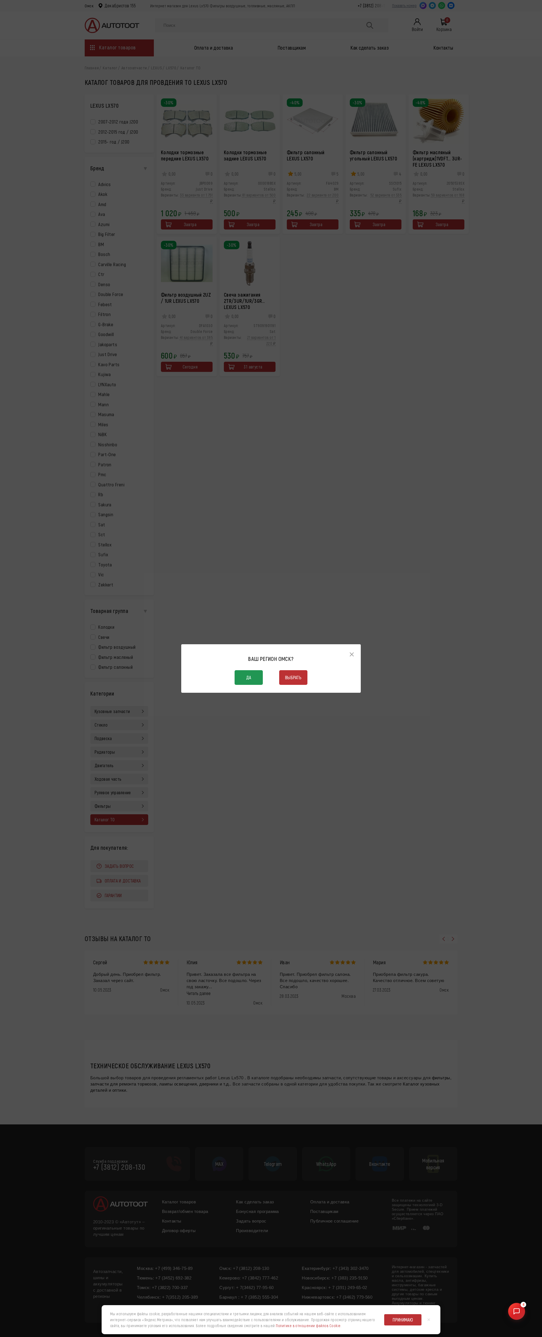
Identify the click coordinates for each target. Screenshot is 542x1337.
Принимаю (403, 1319)
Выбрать (293, 677)
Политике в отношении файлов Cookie (308, 1325)
